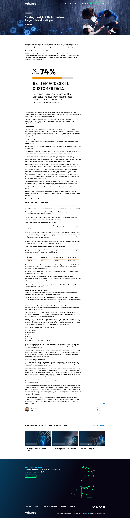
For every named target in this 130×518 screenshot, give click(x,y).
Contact (72, 506)
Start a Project (95, 4)
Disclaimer (92, 513)
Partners (54, 506)
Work (36, 506)
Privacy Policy (84, 513)
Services (28, 506)
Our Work (60, 4)
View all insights (98, 425)
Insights (63, 506)
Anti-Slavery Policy (101, 513)
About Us (45, 506)
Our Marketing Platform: (76, 4)
